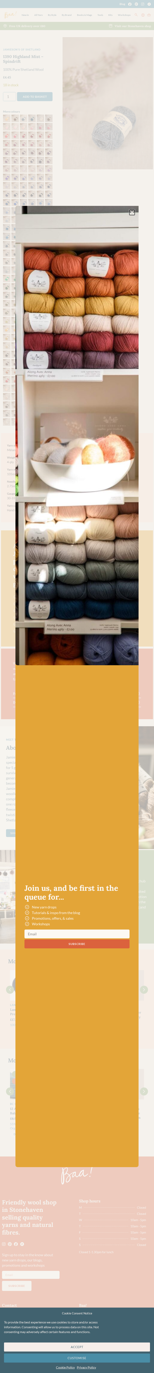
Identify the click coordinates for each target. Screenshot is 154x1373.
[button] (132, 212)
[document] (77, 686)
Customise (77, 1358)
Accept (77, 1347)
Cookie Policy (65, 1367)
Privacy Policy (86, 1367)
